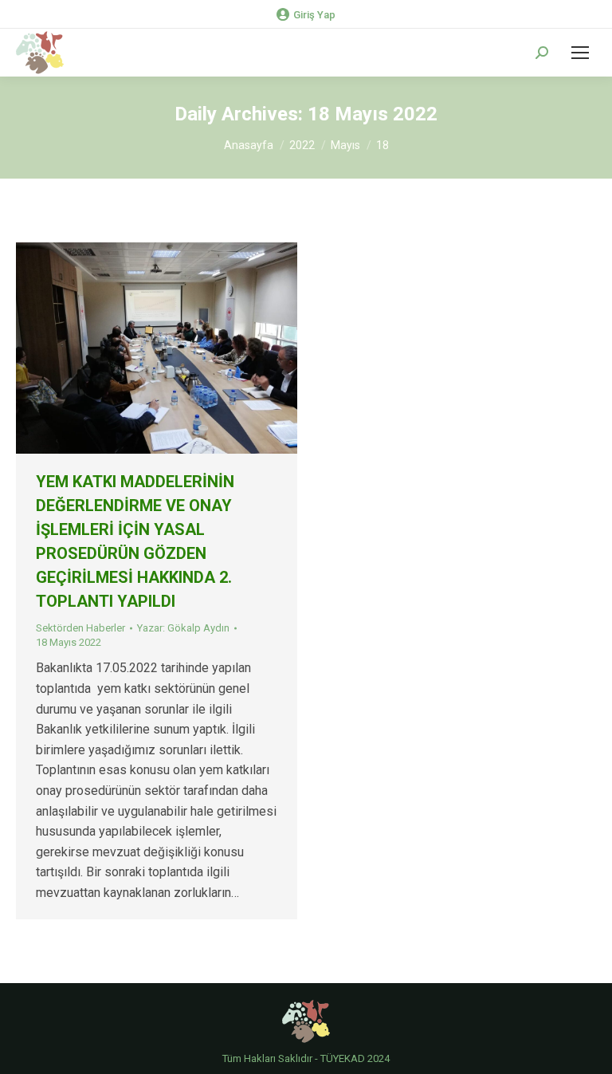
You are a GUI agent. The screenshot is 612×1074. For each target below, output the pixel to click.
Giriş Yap (314, 15)
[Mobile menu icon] (580, 53)
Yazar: (183, 628)
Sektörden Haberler (80, 628)
